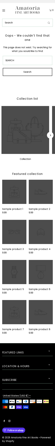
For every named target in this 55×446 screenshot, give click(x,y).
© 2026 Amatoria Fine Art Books (20, 437)
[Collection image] (25, 153)
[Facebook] (4, 421)
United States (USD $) (15, 396)
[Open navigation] (6, 10)
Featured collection (27, 174)
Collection (25, 159)
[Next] (50, 135)
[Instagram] (9, 421)
